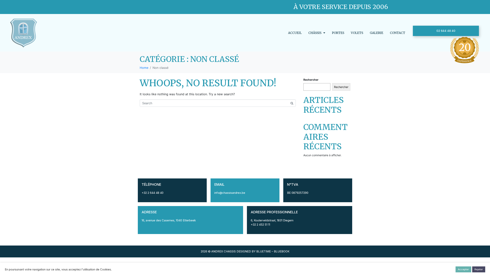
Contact (397, 33)
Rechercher (310, 79)
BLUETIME (263, 251)
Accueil (295, 33)
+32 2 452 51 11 (260, 224)
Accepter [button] (463, 269)
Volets (357, 33)
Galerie (376, 33)
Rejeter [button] (478, 269)
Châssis (314, 33)
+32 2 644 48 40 (152, 193)
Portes (338, 33)
